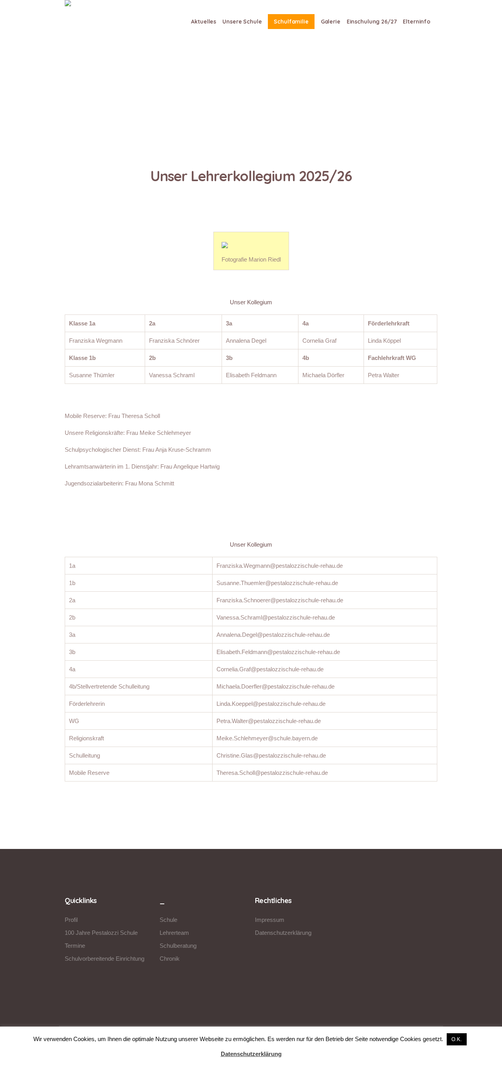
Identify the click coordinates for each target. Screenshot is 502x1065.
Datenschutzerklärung (283, 932)
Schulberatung (178, 945)
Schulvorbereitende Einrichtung (104, 958)
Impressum (269, 919)
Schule (168, 919)
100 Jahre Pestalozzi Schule (101, 932)
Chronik (170, 958)
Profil (71, 919)
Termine (75, 945)
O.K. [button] (456, 1039)
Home (232, 118)
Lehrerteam (174, 932)
